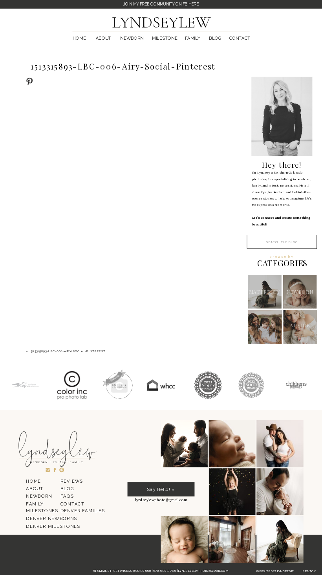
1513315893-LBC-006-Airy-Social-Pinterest (67, 351)
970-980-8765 (165, 571)
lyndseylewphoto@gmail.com (203, 571)
